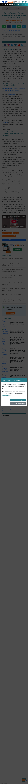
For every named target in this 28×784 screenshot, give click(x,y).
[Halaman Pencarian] (26, 2)
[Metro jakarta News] (11, 1)
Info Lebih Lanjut (6, 395)
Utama (4, 4)
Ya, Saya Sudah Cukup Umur (18, 400)
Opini (25, 4)
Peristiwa (16, 4)
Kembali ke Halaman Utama (18, 403)
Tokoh (21, 4)
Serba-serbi (10, 4)
